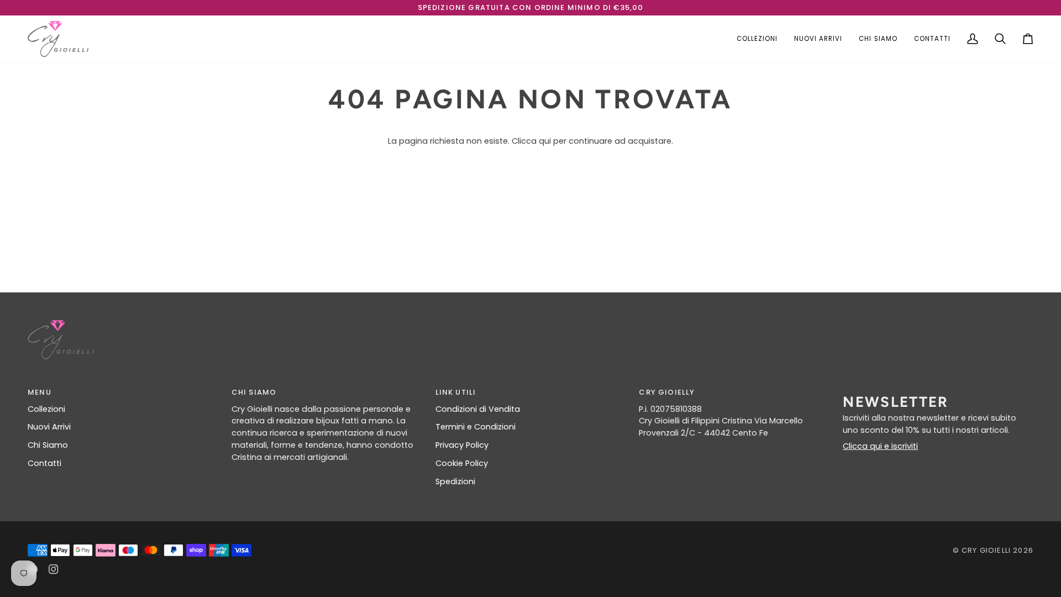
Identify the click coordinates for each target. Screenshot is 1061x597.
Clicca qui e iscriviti (880, 446)
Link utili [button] (455, 392)
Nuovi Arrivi (49, 426)
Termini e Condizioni (475, 426)
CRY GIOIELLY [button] (667, 392)
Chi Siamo (48, 445)
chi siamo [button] (254, 392)
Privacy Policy (462, 445)
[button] (757, 39)
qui (545, 140)
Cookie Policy (461, 463)
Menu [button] (39, 392)
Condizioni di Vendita (477, 409)
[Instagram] (54, 569)
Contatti (44, 463)
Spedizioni (455, 481)
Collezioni (46, 409)
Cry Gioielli (986, 550)
